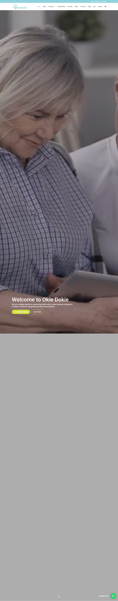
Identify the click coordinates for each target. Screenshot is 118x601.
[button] (113, 596)
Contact (100, 6)
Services (51, 6)
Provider (69, 6)
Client (76, 6)
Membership (61, 6)
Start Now (37, 312)
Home (38, 6)
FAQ (94, 6)
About (44, 6)
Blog (89, 6)
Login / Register (95, 1)
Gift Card (83, 6)
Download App (21, 312)
